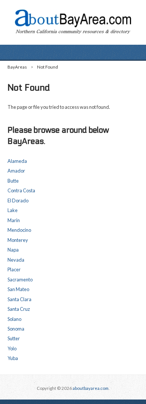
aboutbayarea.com (91, 388)
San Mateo (18, 289)
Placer (14, 269)
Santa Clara (19, 299)
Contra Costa (21, 190)
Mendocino (19, 230)
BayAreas (17, 66)
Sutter (13, 338)
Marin (13, 220)
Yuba (12, 358)
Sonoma (15, 329)
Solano (14, 319)
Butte (13, 181)
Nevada (15, 260)
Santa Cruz (18, 309)
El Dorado (17, 200)
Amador (16, 171)
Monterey (17, 240)
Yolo (11, 348)
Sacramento (20, 280)
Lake (12, 210)
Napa (13, 250)
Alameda (17, 161)
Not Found (47, 66)
